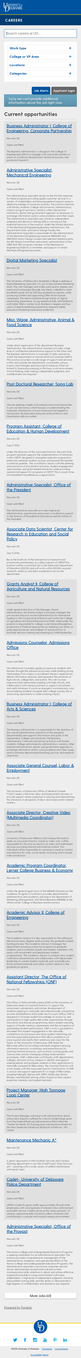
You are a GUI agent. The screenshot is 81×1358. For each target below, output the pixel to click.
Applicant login (64, 90)
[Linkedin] (65, 1339)
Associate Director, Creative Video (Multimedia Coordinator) (38, 815)
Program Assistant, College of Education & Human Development (38, 428)
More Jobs (40, 1296)
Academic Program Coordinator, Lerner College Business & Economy (40, 868)
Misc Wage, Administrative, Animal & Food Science (40, 322)
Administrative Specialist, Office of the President (39, 487)
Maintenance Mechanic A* (31, 1139)
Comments (47, 1349)
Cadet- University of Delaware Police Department (35, 1182)
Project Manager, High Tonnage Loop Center (36, 1092)
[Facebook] (25, 1339)
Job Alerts (41, 90)
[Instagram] (35, 1339)
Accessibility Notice (40, 1355)
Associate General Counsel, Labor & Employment (40, 768)
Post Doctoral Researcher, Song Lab (40, 383)
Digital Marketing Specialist (32, 260)
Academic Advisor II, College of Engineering (36, 915)
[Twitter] (15, 1339)
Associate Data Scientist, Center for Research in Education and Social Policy (40, 533)
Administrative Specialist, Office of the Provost (39, 1229)
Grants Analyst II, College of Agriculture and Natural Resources (38, 586)
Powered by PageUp (18, 1307)
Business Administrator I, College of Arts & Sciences (39, 706)
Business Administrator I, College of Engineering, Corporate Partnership (39, 128)
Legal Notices (61, 1349)
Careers (13, 20)
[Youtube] (45, 1339)
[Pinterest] (55, 1339)
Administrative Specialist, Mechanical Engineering (30, 172)
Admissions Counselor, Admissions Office (38, 645)
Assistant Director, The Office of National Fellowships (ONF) (36, 979)
